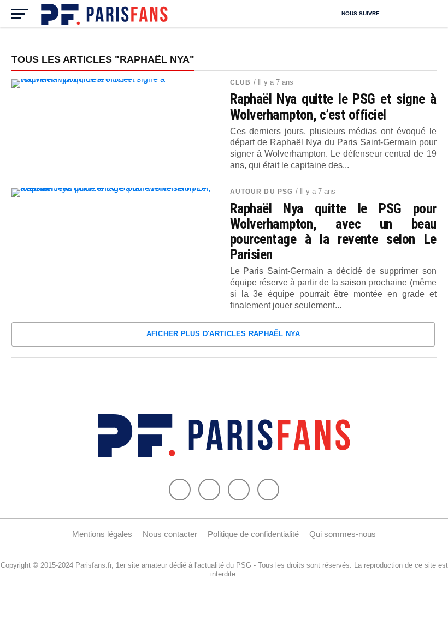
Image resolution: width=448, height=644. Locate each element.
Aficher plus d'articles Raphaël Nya (223, 334)
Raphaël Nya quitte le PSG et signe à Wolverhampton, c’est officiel (333, 106)
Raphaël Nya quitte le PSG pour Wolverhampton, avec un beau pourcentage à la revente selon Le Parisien (333, 232)
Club (240, 82)
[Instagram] (268, 489)
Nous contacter (170, 534)
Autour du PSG (261, 191)
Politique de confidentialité (253, 534)
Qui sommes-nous (342, 534)
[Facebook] (180, 489)
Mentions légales (102, 534)
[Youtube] (239, 489)
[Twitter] (209, 489)
